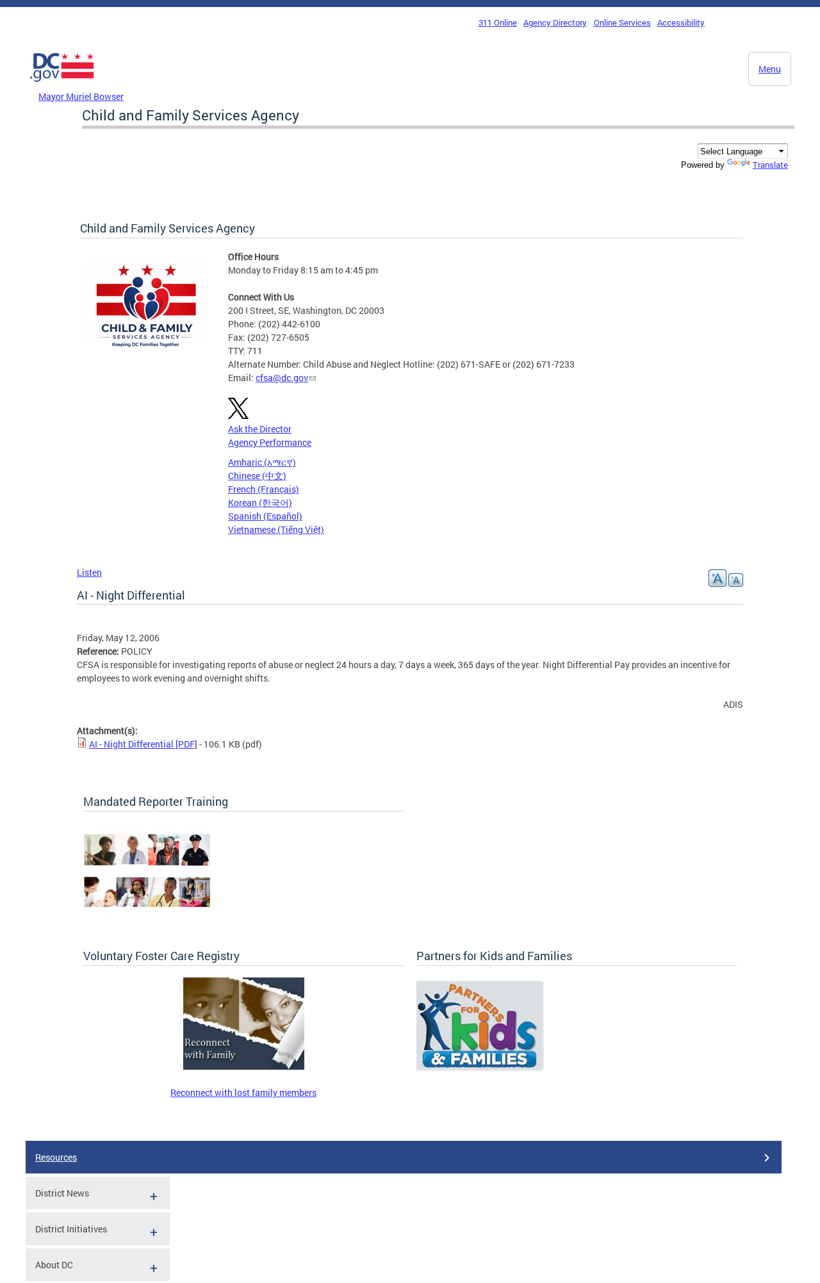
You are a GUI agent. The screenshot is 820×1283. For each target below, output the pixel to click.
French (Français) (263, 489)
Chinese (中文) (257, 476)
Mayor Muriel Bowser (81, 96)
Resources (56, 1157)
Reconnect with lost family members (243, 1092)
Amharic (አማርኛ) (262, 462)
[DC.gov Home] (62, 85)
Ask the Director (259, 429)
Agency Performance (269, 442)
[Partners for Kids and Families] (480, 1070)
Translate (770, 164)
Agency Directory (555, 22)
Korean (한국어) (260, 502)
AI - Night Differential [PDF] (143, 744)
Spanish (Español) (265, 516)
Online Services (622, 22)
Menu (769, 69)
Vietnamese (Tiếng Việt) (276, 529)
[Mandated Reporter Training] (147, 915)
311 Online (498, 22)
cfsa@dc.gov (282, 378)
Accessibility (681, 22)
